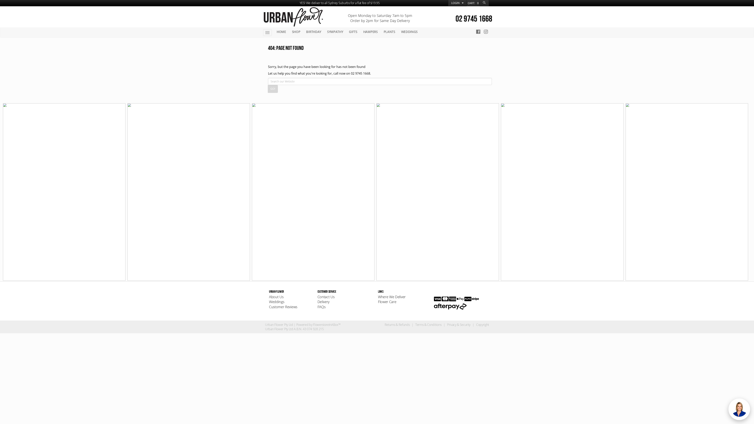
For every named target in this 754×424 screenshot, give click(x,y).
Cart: (473, 3)
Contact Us (326, 296)
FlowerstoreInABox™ (326, 325)
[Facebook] (478, 32)
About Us (276, 296)
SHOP (296, 32)
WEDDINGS (409, 32)
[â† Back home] (293, 16)
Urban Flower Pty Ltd (279, 325)
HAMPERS (370, 32)
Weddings (276, 301)
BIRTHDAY (313, 32)
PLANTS (389, 32)
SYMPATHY (335, 32)
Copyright (482, 325)
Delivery (323, 301)
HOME (281, 32)
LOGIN (455, 3)
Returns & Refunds (397, 325)
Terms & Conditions (428, 325)
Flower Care (387, 301)
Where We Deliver (392, 296)
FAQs (322, 306)
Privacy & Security (458, 325)
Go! (272, 88)
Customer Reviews (283, 306)
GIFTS (353, 32)
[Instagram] (487, 32)
